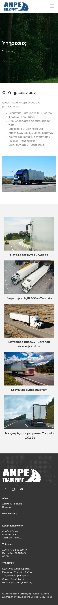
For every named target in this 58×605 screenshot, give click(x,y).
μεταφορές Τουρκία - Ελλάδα (34, 594)
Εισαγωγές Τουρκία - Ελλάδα (17, 572)
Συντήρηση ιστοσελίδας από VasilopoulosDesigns (27, 597)
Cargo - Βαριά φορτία (13, 579)
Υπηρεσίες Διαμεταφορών (16, 576)
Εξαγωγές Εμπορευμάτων (16, 569)
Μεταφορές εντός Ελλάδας (17, 583)
